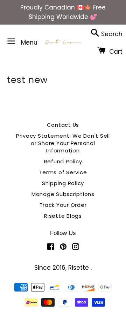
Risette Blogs (63, 216)
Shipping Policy (63, 183)
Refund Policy (63, 161)
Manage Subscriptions (62, 194)
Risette (79, 267)
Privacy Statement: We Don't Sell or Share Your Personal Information (63, 143)
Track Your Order (63, 205)
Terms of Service (63, 172)
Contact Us (63, 125)
